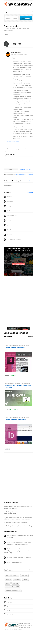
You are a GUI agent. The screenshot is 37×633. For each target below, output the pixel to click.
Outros (9, 220)
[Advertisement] (18, 298)
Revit (8, 225)
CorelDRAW (13, 383)
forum (7, 583)
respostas (17, 579)
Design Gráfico (25, 345)
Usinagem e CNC (12, 215)
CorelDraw (10, 230)
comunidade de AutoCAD (13, 590)
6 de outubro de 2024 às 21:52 (19, 54)
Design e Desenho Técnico (15, 345)
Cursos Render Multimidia (14, 239)
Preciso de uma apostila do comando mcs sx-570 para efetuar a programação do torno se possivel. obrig (18, 550)
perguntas (24, 575)
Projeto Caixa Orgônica (22, 522)
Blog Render (10, 615)
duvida (25, 579)
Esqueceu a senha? (25, 169)
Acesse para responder (12, 142)
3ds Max (9, 211)
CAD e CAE (10, 234)
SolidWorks (10, 201)
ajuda (7, 575)
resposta (8, 579)
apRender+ (7, 383)
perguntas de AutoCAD (12, 587)
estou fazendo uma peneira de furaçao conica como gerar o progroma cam (18, 518)
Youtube (9, 607)
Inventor (9, 206)
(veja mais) (30, 181)
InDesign (12, 28)
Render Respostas (16, 53)
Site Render (10, 611)
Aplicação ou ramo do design (24, 526)
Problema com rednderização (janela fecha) (19, 557)
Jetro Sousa (22, 28)
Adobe (6, 345)
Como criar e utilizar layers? (15, 562)
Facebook (9, 603)
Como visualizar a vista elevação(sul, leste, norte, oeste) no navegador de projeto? (19, 543)
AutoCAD (9, 196)
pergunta (15, 575)
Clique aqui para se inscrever (24, 175)
